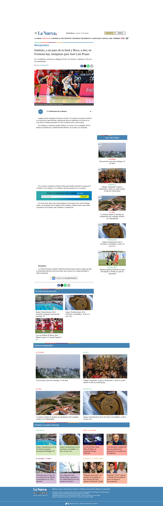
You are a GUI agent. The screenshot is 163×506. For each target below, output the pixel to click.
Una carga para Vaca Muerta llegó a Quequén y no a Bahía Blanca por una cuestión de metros (69, 478)
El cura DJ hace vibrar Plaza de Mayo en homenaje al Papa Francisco (91, 450)
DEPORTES (40, 430)
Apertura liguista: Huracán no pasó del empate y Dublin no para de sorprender (112, 272)
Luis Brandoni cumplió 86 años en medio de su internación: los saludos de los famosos (116, 450)
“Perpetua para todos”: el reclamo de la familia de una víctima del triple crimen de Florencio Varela (93, 478)
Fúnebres (116, 38)
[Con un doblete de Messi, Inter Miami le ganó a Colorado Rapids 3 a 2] (49, 325)
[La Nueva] (47, 33)
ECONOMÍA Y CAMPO (43, 458)
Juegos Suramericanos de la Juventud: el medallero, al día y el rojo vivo (77, 314)
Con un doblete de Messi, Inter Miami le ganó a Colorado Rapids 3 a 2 (49, 337)
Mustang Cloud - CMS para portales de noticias (84, 503)
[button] (81, 66)
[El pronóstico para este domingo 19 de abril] (112, 150)
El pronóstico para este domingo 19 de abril (112, 162)
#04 (99, 225)
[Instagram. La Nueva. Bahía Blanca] (40, 493)
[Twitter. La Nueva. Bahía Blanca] (38, 493)
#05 (99, 252)
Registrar (84, 196)
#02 (99, 170)
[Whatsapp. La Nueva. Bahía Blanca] (34, 493)
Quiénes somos (57, 489)
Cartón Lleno (107, 38)
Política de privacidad (87, 489)
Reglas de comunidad (103, 489)
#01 (99, 144)
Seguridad (76, 38)
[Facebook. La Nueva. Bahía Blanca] (36, 493)
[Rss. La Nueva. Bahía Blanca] (46, 493)
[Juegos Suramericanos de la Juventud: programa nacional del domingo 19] (49, 302)
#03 (99, 197)
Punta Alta (46, 38)
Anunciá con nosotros (71, 489)
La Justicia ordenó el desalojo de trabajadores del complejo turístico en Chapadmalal (112, 216)
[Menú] (35, 33)
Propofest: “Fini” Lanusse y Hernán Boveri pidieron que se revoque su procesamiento (116, 478)
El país (61, 38)
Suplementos (86, 38)
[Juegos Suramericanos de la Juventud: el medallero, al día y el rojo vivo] (79, 302)
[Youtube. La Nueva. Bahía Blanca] (42, 493)
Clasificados (96, 38)
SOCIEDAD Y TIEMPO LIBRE (93, 458)
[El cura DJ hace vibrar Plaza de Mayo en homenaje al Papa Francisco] (93, 439)
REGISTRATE (109, 33)
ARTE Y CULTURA (89, 430)
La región (54, 38)
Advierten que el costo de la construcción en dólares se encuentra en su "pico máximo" (45, 478)
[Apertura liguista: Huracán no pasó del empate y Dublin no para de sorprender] (112, 258)
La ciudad (38, 38)
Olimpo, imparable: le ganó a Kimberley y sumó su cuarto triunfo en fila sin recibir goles (112, 189)
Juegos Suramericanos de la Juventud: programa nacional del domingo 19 (47, 314)
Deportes (68, 38)
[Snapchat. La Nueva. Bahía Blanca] (44, 493)
